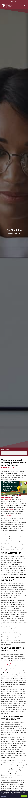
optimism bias (7, 671)
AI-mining (10, 509)
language (8, 499)
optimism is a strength (14, 664)
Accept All (24, 796)
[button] (25, 6)
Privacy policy (3, 796)
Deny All (13, 796)
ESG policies (8, 515)
